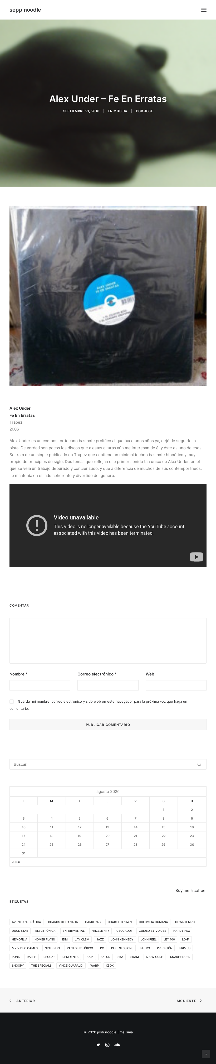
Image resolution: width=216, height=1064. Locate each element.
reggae (49, 957)
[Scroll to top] (206, 1053)
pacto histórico (80, 948)
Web (150, 674)
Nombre (18, 674)
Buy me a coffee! (191, 890)
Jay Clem (82, 939)
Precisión (164, 948)
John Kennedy (122, 939)
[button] (204, 10)
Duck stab (20, 931)
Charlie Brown (120, 922)
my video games (25, 948)
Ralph (31, 957)
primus (184, 948)
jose (148, 111)
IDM (65, 939)
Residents (70, 957)
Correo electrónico (97, 674)
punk (16, 957)
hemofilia (19, 939)
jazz (100, 939)
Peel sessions (122, 948)
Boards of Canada (63, 922)
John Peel (148, 939)
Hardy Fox (181, 931)
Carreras (93, 922)
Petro (145, 948)
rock (90, 957)
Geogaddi (124, 931)
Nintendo (52, 948)
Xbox (110, 965)
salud (105, 957)
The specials (41, 965)
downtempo (185, 922)
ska (120, 957)
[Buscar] (108, 764)
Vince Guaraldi (71, 965)
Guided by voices (152, 931)
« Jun (16, 862)
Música (120, 111)
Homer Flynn (45, 939)
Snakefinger (180, 957)
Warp (94, 965)
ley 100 (169, 939)
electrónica (45, 931)
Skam (134, 957)
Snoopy (18, 965)
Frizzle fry (100, 931)
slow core (154, 957)
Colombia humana (153, 922)
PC (102, 948)
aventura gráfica (26, 922)
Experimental (74, 931)
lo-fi (185, 939)
